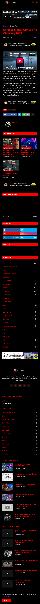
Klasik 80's (20, 287)
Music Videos (20, 301)
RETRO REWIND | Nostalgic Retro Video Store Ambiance (25, 505)
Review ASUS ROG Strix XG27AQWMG (22, 465)
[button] (2, 2)
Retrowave (20, 336)
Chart (20, 263)
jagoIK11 (15, 122)
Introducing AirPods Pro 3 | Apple (26, 474)
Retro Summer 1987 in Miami (24, 494)
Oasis (20, 305)
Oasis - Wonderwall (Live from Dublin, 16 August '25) (25, 515)
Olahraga (20, 319)
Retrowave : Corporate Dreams (25, 484)
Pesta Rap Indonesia (20, 326)
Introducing (20, 284)
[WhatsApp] (24, 114)
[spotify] (28, 385)
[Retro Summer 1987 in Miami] (7, 497)
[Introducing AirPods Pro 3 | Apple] (7, 477)
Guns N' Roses (20, 280)
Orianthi (20, 322)
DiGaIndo (20, 277)
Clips (20, 270)
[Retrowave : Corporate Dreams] (7, 487)
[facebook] (11, 230)
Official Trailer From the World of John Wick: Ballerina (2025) (29, 152)
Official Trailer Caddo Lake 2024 (10, 174)
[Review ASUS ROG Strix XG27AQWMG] (7, 467)
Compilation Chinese (20, 273)
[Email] (28, 114)
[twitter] (28, 230)
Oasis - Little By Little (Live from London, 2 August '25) (25, 551)
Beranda (5, 26)
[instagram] (28, 233)
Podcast (20, 329)
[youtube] (11, 233)
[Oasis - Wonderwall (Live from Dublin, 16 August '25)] (7, 517)
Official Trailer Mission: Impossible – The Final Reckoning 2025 (10, 152)
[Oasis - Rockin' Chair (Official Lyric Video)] (7, 563)
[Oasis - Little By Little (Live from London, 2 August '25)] (7, 553)
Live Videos (20, 294)
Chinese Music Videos (20, 266)
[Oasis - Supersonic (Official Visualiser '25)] (7, 543)
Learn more (5, 596)
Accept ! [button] (6, 600)
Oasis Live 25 (20, 312)
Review (20, 340)
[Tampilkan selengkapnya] (33, 114)
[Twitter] (19, 114)
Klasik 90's (20, 291)
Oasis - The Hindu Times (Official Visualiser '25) (26, 531)
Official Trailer (14, 26)
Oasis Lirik (20, 308)
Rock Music (20, 343)
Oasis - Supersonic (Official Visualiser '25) (24, 541)
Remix (20, 333)
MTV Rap (20, 298)
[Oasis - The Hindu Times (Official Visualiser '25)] (7, 533)
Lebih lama (32, 217)
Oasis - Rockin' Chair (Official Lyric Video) (26, 561)
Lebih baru (7, 217)
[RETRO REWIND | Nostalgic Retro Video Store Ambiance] (7, 507)
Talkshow (20, 347)
